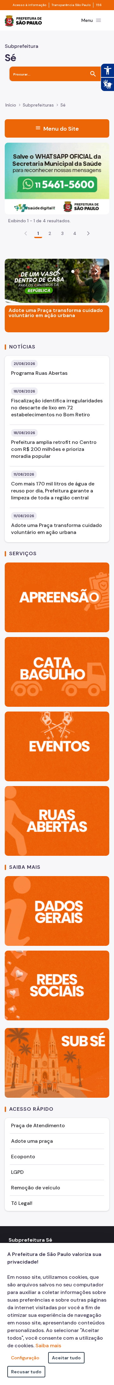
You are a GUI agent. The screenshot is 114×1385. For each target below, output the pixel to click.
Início (10, 105)
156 (99, 5)
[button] (88, 233)
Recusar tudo (26, 1372)
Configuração (25, 1358)
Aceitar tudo (66, 1358)
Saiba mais (48, 1345)
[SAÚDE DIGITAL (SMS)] (57, 178)
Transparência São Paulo (71, 5)
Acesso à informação (29, 5)
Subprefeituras (38, 105)
